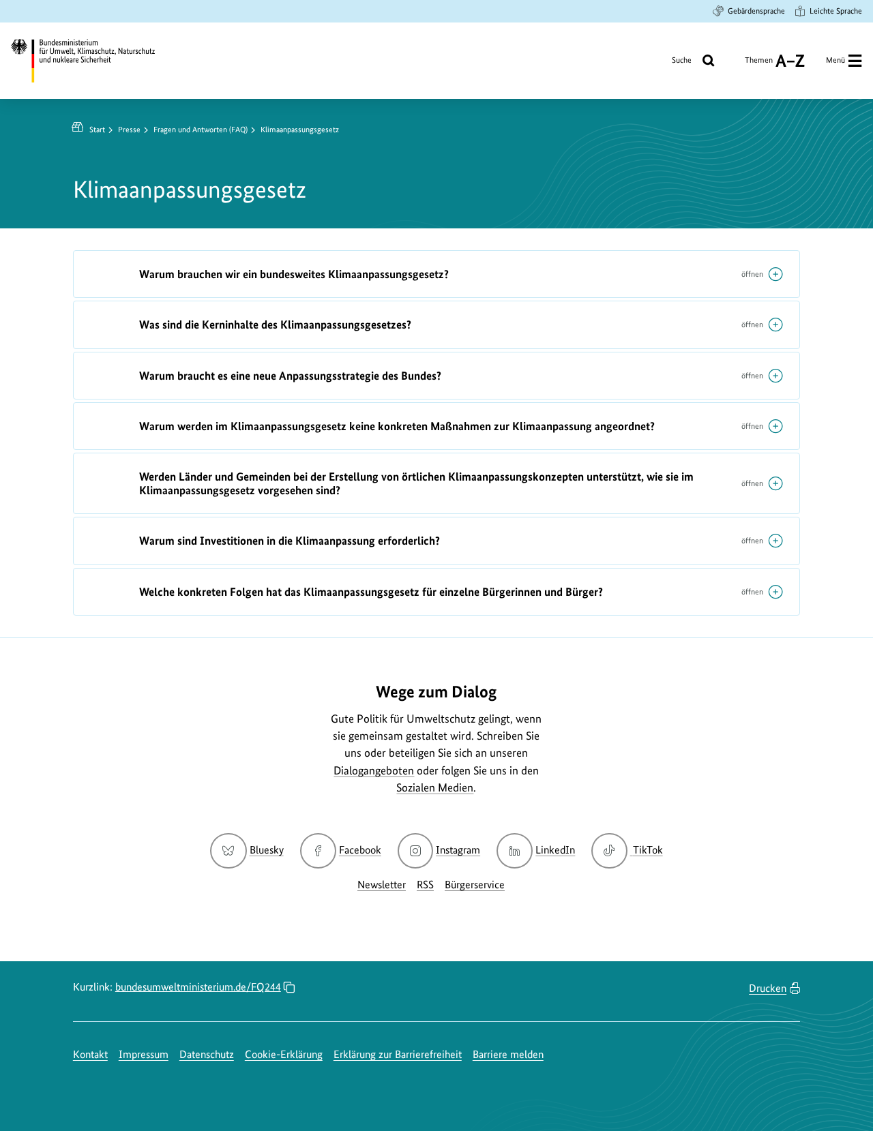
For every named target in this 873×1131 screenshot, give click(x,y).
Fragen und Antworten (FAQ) (200, 129)
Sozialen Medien (434, 787)
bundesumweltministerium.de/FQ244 (198, 986)
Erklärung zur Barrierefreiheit (398, 1054)
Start (97, 129)
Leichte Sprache (836, 11)
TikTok (647, 849)
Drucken (767, 988)
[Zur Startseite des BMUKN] (93, 60)
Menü (835, 60)
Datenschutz (206, 1054)
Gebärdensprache (756, 11)
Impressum (143, 1054)
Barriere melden (508, 1054)
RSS (425, 884)
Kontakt (90, 1054)
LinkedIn (555, 849)
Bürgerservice (475, 884)
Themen (759, 65)
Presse (129, 129)
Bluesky (266, 849)
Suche (682, 60)
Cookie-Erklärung (284, 1054)
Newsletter (381, 884)
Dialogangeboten (374, 770)
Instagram (458, 849)
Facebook (360, 849)
